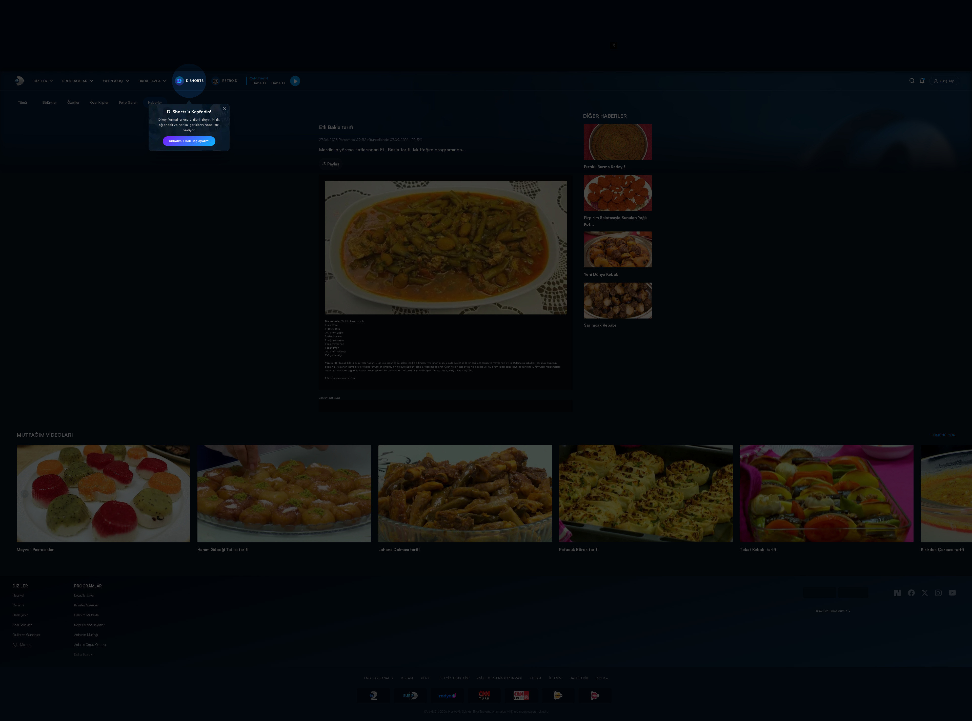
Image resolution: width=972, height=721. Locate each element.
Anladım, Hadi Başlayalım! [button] (189, 141)
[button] (224, 109)
